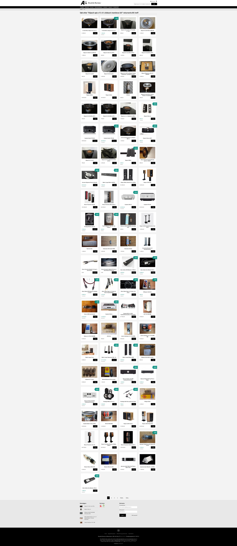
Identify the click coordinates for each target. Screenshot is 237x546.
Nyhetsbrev (130, 533)
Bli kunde (87, 7)
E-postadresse (122, 505)
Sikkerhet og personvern (122, 533)
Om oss (91, 7)
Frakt (106, 533)
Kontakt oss (116, 7)
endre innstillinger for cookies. (131, 541)
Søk (154, 4)
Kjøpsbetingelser (111, 533)
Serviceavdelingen (98, 7)
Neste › (121, 497)
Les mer (122, 541)
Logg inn (110, 7)
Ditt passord (121, 509)
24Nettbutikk (120, 543)
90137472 (123, 536)
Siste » (127, 497)
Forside (82, 7)
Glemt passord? (134, 515)
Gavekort (105, 7)
